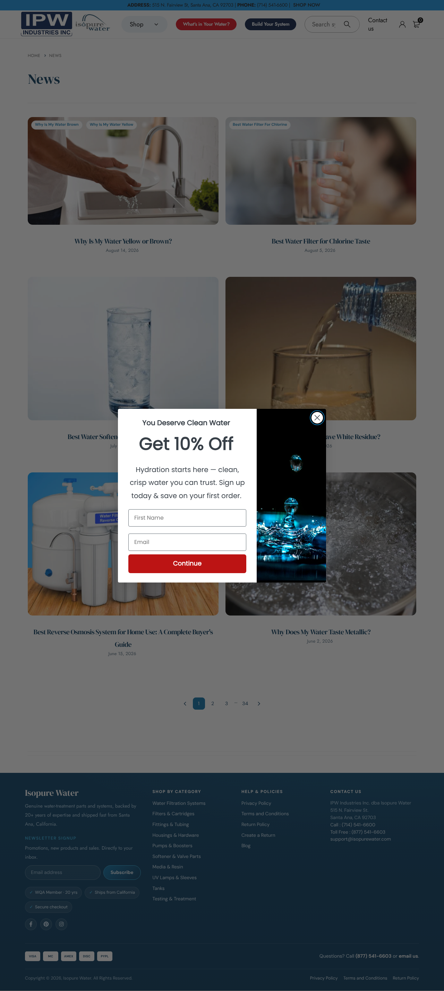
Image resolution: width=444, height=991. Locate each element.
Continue (187, 563)
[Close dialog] (317, 418)
